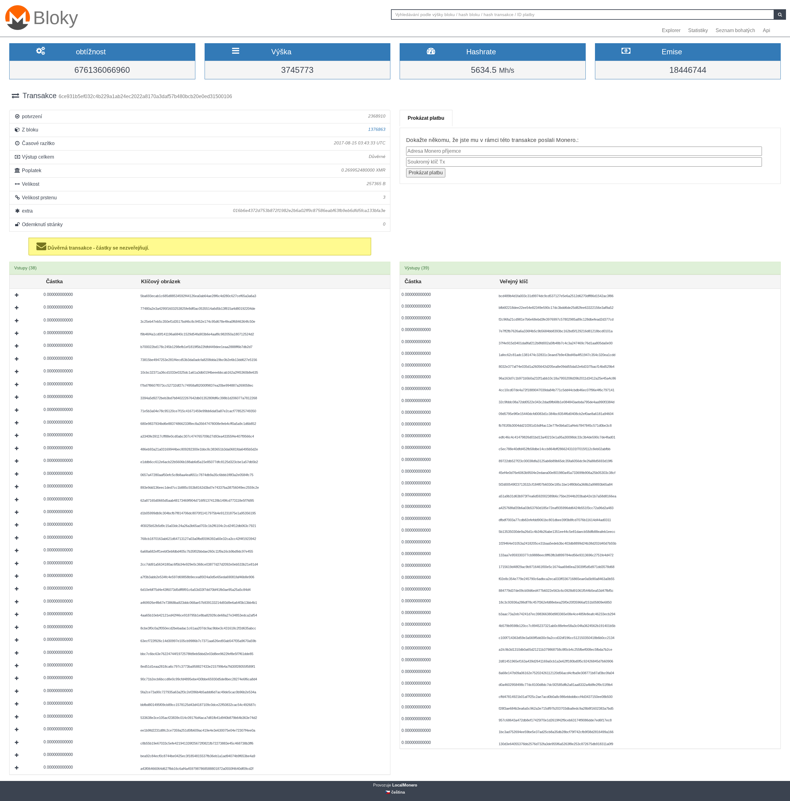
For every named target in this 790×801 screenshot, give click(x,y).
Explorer (671, 30)
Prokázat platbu (426, 118)
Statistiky (698, 30)
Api (766, 30)
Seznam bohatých (735, 30)
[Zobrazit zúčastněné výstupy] (17, 295)
